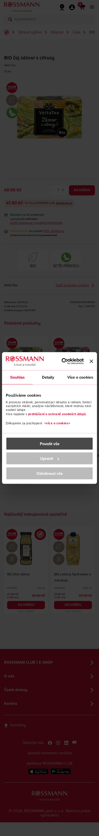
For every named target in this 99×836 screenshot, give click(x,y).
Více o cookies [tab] (80, 377)
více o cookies (57, 423)
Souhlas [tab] (17, 377)
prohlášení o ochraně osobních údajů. (57, 414)
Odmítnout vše (50, 473)
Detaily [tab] (48, 377)
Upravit (46, 458)
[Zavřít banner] (91, 361)
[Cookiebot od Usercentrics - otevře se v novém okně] (64, 361)
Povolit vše (49, 443)
